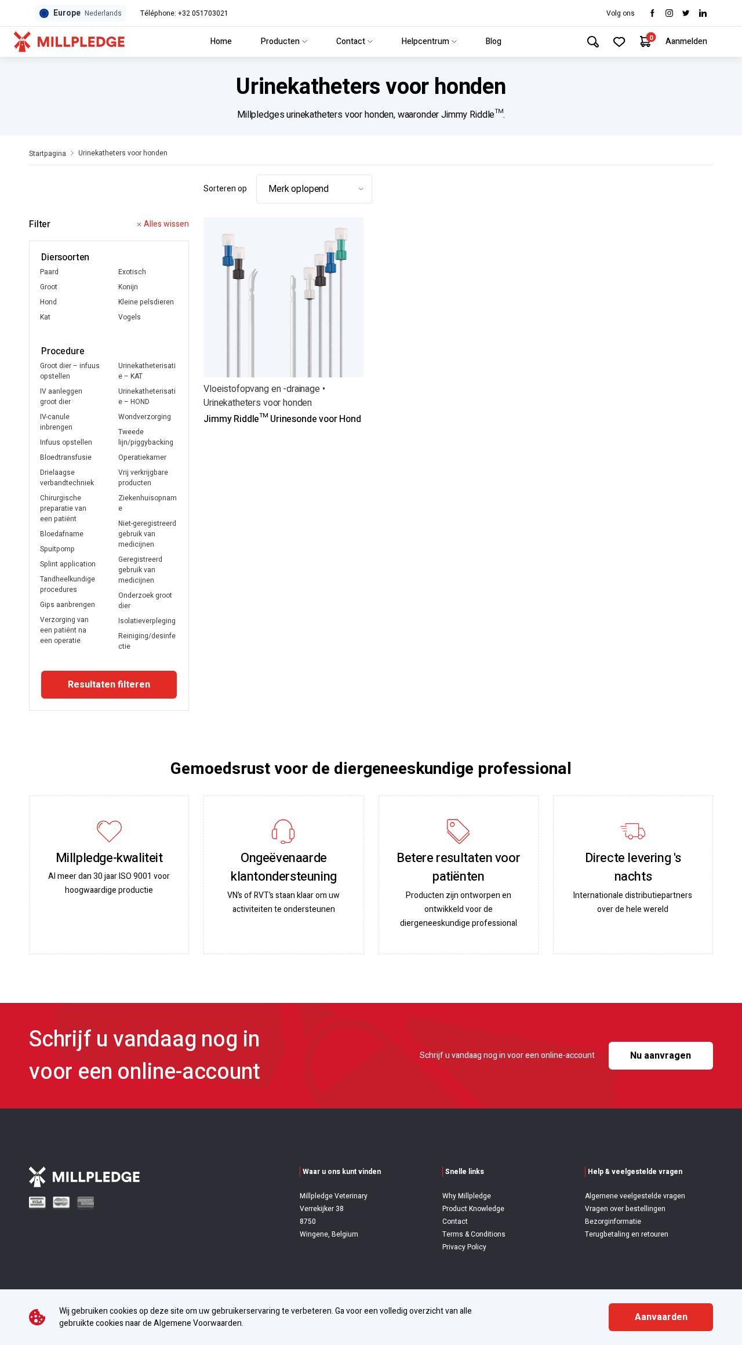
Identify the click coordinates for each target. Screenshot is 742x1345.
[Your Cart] (645, 41)
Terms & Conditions (473, 1234)
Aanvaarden (661, 1317)
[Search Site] (593, 42)
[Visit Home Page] (69, 41)
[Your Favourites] (619, 42)
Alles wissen (166, 224)
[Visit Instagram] (669, 13)
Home (221, 41)
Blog (493, 41)
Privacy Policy (464, 1247)
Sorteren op (225, 189)
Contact (350, 41)
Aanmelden (686, 41)
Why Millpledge (466, 1196)
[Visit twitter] (686, 13)
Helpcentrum (425, 41)
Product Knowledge (473, 1209)
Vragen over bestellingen (625, 1209)
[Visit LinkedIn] (703, 13)
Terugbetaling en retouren (626, 1234)
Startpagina (47, 153)
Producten (280, 41)
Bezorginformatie (613, 1221)
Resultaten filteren (109, 685)
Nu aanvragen (660, 1056)
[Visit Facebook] (652, 13)
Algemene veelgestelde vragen (635, 1196)
